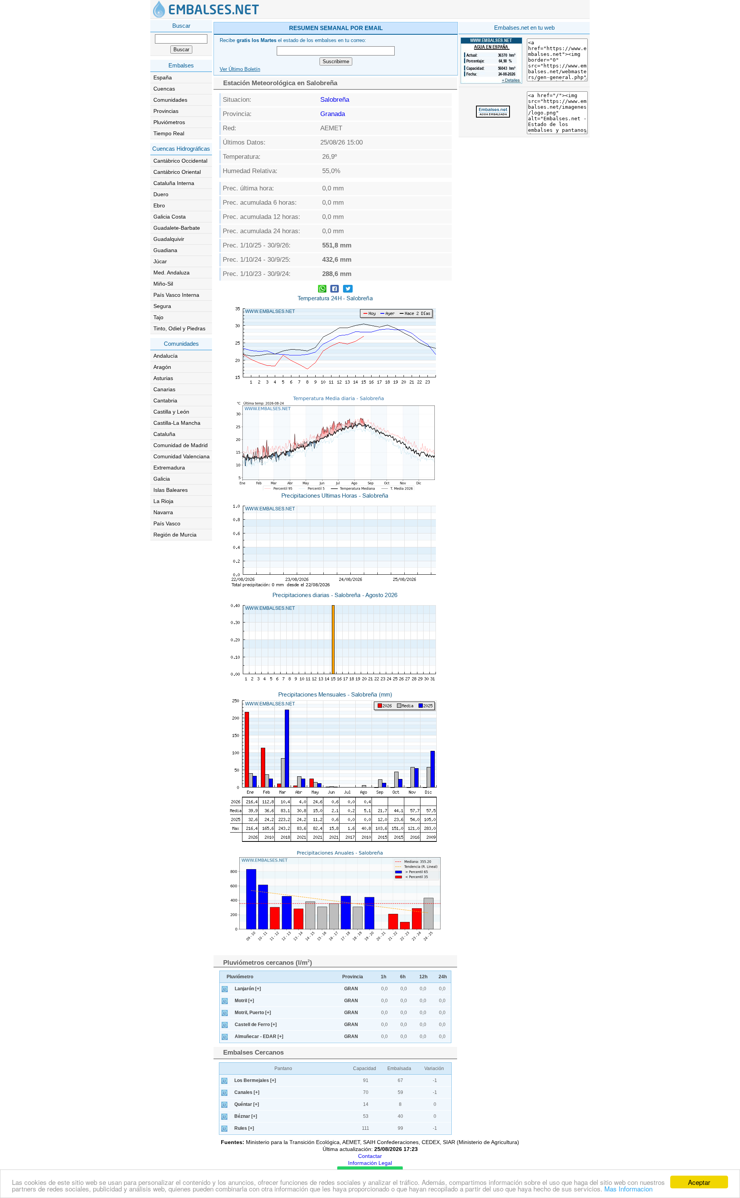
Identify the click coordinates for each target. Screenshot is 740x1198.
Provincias (165, 111)
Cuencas (164, 89)
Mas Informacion (628, 1188)
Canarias (164, 389)
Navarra (163, 512)
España (162, 77)
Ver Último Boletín (240, 69)
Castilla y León (171, 412)
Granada (332, 114)
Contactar (370, 1156)
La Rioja (163, 501)
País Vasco (166, 523)
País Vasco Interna (176, 295)
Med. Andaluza (171, 272)
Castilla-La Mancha (176, 423)
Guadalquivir (168, 239)
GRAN (351, 988)
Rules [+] (244, 1128)
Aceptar (699, 1182)
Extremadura (169, 467)
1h (383, 976)
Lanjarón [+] (248, 988)
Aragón (162, 367)
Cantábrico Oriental (177, 172)
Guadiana (165, 250)
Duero (160, 194)
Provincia (352, 976)
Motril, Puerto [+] (253, 1012)
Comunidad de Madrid (180, 445)
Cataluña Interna (173, 183)
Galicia (161, 479)
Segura (162, 306)
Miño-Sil (163, 284)
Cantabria (165, 400)
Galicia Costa (169, 217)
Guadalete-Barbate (176, 228)
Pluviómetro (240, 976)
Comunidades (170, 100)
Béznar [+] (245, 1116)
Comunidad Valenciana (181, 456)
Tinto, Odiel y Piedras (179, 328)
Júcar (160, 261)
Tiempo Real (168, 133)
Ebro (159, 205)
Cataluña (164, 434)
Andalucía (165, 356)
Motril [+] (244, 1000)
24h (443, 976)
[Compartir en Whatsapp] (322, 289)
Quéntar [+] (246, 1104)
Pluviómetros (169, 122)
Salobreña (334, 99)
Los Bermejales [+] (255, 1080)
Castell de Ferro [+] (256, 1024)
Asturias (163, 378)
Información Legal (370, 1163)
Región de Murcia (175, 535)
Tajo (158, 317)
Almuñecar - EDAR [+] (259, 1036)
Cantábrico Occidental (180, 161)
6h (402, 976)
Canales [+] (246, 1092)
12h (423, 976)
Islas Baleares (170, 490)
